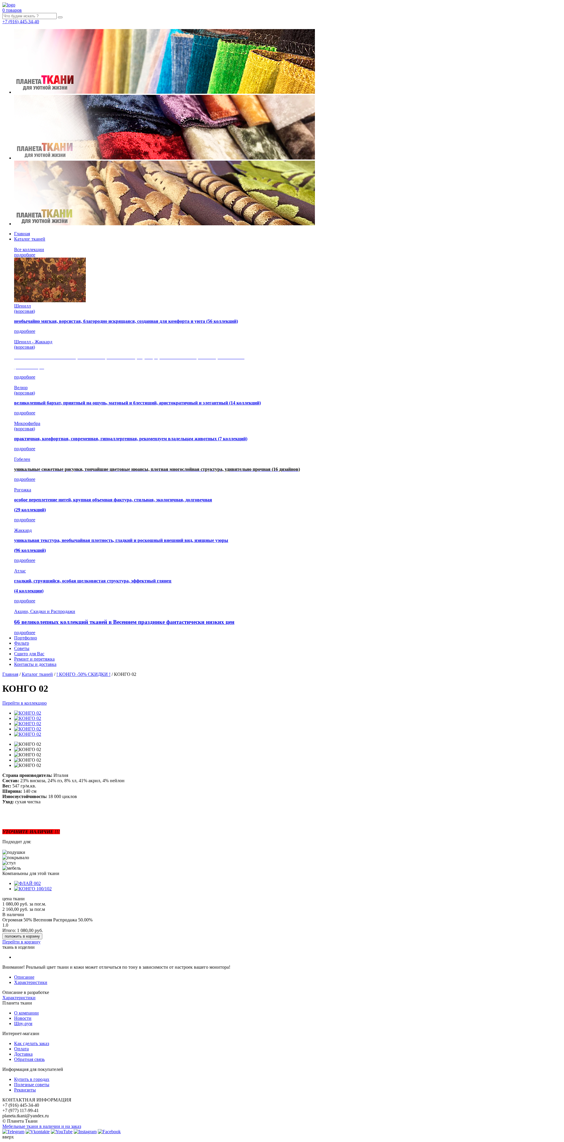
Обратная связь (29, 1059)
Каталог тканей (29, 238)
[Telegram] (13, 1131)
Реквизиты (25, 1089)
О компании (26, 1012)
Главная (22, 233)
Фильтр (21, 643)
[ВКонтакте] (38, 1131)
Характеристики (30, 982)
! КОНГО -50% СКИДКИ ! (83, 674)
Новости (22, 1018)
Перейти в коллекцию (24, 703)
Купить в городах (31, 1079)
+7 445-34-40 (20, 21)
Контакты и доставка (35, 664)
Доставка (23, 1054)
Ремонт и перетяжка (34, 658)
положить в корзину (22, 936)
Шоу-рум (23, 1023)
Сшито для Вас (29, 653)
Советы (21, 648)
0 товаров (12, 10)
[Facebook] (109, 1131)
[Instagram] (85, 1131)
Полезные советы (31, 1084)
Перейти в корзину (21, 941)
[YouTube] (62, 1131)
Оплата (21, 1048)
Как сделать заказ (31, 1043)
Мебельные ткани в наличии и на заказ (41, 1126)
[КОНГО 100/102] (33, 888)
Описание (24, 977)
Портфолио (25, 637)
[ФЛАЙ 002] (27, 883)
